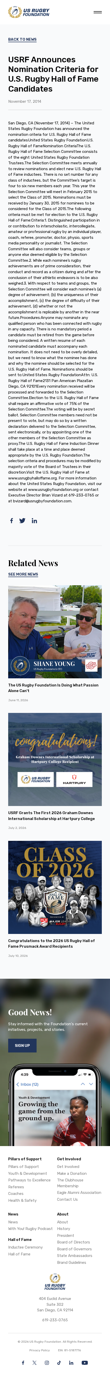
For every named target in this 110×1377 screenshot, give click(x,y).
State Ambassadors (74, 1255)
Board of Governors (74, 1249)
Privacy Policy (39, 1350)
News (13, 1222)
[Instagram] (47, 1363)
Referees (16, 1187)
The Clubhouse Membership (70, 1183)
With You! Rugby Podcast (30, 1228)
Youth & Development (27, 1173)
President (65, 1235)
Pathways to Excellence (29, 1180)
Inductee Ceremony (25, 1247)
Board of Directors (73, 1242)
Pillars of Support (23, 1166)
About (62, 1222)
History (63, 1228)
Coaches (16, 1193)
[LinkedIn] (71, 1363)
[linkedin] (34, 520)
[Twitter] (34, 1363)
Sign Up (22, 1045)
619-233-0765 (55, 1320)
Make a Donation (72, 1173)
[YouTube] (85, 1363)
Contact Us (67, 1199)
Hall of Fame (19, 1254)
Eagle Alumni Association (79, 1192)
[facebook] (11, 520)
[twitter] (22, 520)
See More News (23, 574)
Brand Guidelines (71, 1262)
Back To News (22, 39)
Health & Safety (22, 1200)
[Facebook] (23, 1363)
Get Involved (68, 1166)
